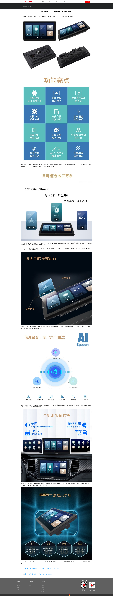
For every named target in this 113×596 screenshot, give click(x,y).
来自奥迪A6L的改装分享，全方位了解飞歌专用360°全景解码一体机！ (42, 568)
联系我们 (42, 591)
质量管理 (18, 589)
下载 (64, 1)
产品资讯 (27, 6)
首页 (24, 6)
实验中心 (18, 585)
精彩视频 (30, 583)
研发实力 (18, 583)
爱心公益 (42, 589)
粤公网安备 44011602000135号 (76, 594)
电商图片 (30, 585)
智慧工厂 (18, 587)
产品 (43, 1)
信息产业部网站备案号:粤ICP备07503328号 (59, 594)
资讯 (50, 1)
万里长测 (42, 587)
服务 (57, 1)
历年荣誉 (42, 585)
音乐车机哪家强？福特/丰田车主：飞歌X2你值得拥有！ (39, 574)
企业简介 (42, 583)
